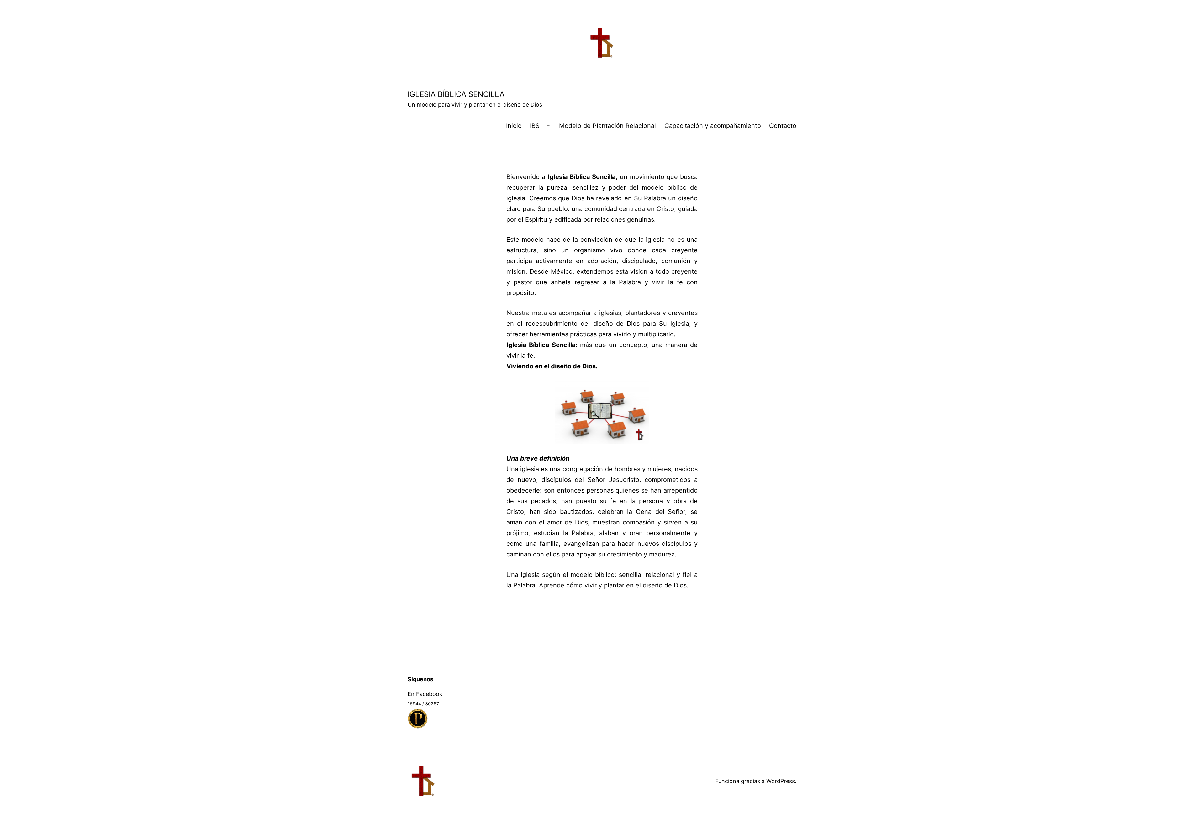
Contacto (782, 125)
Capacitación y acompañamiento (712, 125)
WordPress (780, 781)
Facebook (429, 694)
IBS (535, 125)
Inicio (514, 125)
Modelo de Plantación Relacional (607, 125)
